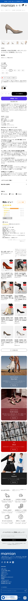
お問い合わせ (3, 568)
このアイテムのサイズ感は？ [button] (6, 180)
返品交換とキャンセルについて (7, 576)
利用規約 (3, 578)
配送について (3, 575)
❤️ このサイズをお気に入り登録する (9, 77)
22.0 (7, 70)
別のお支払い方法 (14, 101)
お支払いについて (4, 573)
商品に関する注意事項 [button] (5, 184)
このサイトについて (5, 580)
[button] (19, 5)
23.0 (15, 70)
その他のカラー (4, 86)
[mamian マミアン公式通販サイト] (8, 5)
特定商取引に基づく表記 (6, 583)
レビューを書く (21, 202)
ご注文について (4, 572)
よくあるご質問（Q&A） (6, 570)
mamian (2, 48)
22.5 (10, 70)
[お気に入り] (17, 5)
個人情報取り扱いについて (6, 581)
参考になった (22, 241)
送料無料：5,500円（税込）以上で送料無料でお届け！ (14, 1)
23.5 (19, 70)
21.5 (2, 70)
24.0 (23, 70)
